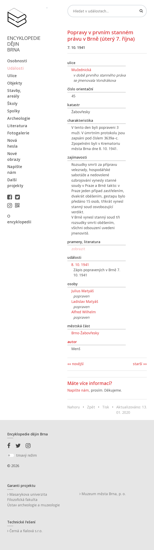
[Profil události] (18, 205)
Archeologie (16, 118)
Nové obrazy (13, 156)
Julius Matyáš (82, 290)
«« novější (75, 363)
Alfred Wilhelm (83, 311)
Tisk (105, 407)
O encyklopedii (16, 219)
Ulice (12, 75)
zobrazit (78, 248)
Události (15, 68)
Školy (12, 103)
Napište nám (14, 169)
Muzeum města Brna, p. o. (103, 493)
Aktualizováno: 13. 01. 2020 (131, 410)
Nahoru (73, 407)
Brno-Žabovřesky (85, 332)
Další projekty (15, 182)
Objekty (14, 83)
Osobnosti (16, 60)
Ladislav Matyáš (84, 301)
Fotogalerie (16, 133)
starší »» (140, 363)
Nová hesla (12, 143)
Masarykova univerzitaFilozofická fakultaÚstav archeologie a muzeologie (33, 499)
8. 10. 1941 (80, 264)
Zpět (91, 407)
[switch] (10, 455)
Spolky (13, 111)
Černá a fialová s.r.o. (25, 530)
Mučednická (81, 69)
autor (72, 341)
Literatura (16, 125)
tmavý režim (26, 455)
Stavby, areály (14, 93)
